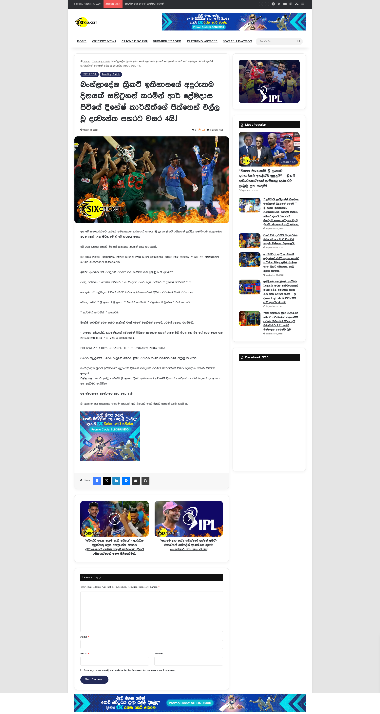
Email (84, 653)
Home (81, 41)
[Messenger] (126, 481)
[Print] (145, 481)
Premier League (167, 41)
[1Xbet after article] (151, 437)
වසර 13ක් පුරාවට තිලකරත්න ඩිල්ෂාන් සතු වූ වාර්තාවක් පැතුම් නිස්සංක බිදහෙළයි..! (280, 239)
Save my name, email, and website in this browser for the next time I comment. (130, 670)
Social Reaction (237, 41)
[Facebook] (97, 481)
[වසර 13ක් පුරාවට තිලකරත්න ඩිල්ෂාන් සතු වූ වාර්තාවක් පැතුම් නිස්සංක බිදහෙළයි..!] (249, 240)
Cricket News (104, 41)
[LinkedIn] (116, 481)
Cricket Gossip (135, 41)
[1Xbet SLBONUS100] (190, 703)
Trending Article (202, 41)
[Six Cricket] (97, 22)
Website (158, 653)
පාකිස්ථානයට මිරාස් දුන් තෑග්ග (141, 4)
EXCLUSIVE (90, 74)
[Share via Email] (136, 481)
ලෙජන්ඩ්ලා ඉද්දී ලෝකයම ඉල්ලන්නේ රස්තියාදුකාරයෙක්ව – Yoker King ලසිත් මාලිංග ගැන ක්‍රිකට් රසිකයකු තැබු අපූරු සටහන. (281, 262)
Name (84, 637)
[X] (107, 481)
